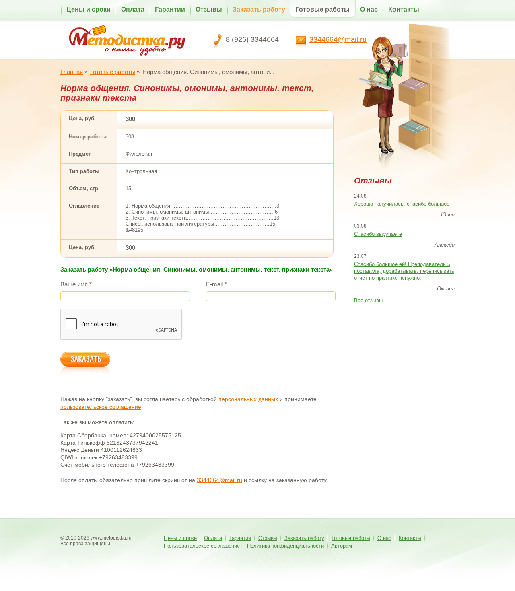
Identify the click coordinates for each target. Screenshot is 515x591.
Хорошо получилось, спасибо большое (402, 204)
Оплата (132, 9)
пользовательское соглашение (100, 407)
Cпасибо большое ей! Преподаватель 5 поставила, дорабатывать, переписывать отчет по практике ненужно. (404, 271)
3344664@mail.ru (338, 39)
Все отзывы (368, 300)
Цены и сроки (88, 9)
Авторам (341, 546)
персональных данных (248, 399)
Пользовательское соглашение (202, 546)
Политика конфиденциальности (285, 546)
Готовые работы (323, 9)
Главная (71, 71)
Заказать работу (259, 9)
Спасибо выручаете (378, 234)
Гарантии (170, 9)
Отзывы (209, 9)
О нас (369, 9)
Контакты (403, 9)
